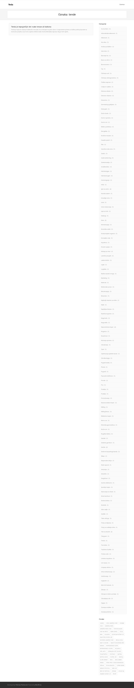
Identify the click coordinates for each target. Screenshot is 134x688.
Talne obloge (105, 518)
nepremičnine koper (112, 645)
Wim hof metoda (106, 585)
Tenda (103, 541)
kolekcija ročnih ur (118, 634)
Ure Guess (104, 563)
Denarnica (104, 100)
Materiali (103, 282)
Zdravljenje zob (105, 598)
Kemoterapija (105, 225)
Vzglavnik (104, 581)
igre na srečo (104, 631)
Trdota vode (105, 554)
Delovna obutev (106, 91)
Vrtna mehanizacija (106, 572)
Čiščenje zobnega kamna (108, 78)
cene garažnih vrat (112, 623)
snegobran (118, 660)
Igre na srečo (105, 189)
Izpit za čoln (104, 211)
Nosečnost (104, 336)
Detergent (104, 109)
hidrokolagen (118, 628)
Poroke (103, 380)
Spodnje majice (105, 487)
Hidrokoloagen (105, 176)
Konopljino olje (105, 238)
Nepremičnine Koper (107, 327)
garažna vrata (109, 626)
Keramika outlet (105, 229)
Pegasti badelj (105, 363)
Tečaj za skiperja (106, 523)
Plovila (103, 367)
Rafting (103, 407)
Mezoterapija (105, 291)
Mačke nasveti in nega (107, 274)
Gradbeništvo (105, 167)
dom (101, 626)
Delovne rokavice (106, 96)
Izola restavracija (106, 207)
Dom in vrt (104, 122)
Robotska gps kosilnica (108, 425)
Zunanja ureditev (106, 607)
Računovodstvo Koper (107, 403)
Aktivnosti (104, 38)
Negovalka (104, 322)
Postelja (103, 389)
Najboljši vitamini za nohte (109, 300)
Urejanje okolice (106, 567)
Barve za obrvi (105, 60)
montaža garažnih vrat (107, 640)
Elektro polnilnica (106, 127)
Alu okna (103, 42)
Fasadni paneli (105, 140)
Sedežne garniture (106, 443)
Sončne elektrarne (106, 483)
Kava (102, 220)
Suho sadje (104, 509)
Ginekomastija (105, 162)
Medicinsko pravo (106, 287)
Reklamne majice (106, 416)
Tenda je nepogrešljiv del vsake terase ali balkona (31, 26)
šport (114, 674)
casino (102, 623)
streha (102, 665)
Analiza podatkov (106, 47)
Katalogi (103, 216)
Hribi (102, 185)
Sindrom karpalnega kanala (109, 452)
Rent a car (104, 420)
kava (101, 634)
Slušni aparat (105, 465)
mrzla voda (119, 640)
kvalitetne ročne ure (106, 637)
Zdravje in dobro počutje (108, 594)
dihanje (122, 623)
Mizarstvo (104, 296)
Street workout (105, 496)
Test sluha (104, 545)
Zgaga (103, 603)
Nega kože (104, 318)
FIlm (102, 144)
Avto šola (104, 51)
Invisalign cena (105, 198)
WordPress (38, 685)
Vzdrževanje (104, 576)
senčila (121, 657)
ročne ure (113, 657)
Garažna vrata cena (107, 149)
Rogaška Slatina (105, 434)
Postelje (103, 394)
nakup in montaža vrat (117, 643)
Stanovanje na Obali (107, 492)
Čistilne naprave (106, 82)
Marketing (104, 278)
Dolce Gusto (104, 113)
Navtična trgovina (106, 314)
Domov (122, 4)
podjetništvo (104, 654)
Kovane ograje (105, 247)
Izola (102, 202)
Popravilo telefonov (107, 376)
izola (121, 631)
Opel (102, 349)
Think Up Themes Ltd (21, 685)
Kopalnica (104, 242)
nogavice (118, 648)
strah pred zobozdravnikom (114, 662)
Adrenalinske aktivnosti (108, 33)
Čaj (102, 69)
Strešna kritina (105, 501)
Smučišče (104, 474)
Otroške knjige (105, 358)
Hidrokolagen (105, 171)
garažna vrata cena (105, 628)
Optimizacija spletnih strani (109, 354)
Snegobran (104, 478)
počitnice (112, 654)
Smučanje (104, 469)
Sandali (103, 438)
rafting (119, 654)
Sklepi (103, 456)
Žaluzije (103, 590)
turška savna (120, 665)
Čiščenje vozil (105, 73)
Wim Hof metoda (105, 671)
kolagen (107, 634)
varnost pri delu (105, 668)
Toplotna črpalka (106, 549)
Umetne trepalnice (106, 558)
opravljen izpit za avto (114, 651)
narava (102, 645)
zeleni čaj (121, 671)
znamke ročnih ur (105, 674)
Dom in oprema (106, 118)
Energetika (104, 131)
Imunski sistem (105, 193)
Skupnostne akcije (106, 460)
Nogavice (104, 331)
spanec (102, 662)
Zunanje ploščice (106, 612)
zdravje (114, 671)
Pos (102, 385)
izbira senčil (113, 631)
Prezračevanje (105, 398)
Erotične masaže (106, 136)
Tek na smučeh (105, 532)
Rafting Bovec (105, 411)
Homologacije (105, 180)
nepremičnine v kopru (106, 648)
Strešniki (103, 505)
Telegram (104, 536)
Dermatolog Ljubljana (107, 104)
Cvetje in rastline (106, 87)
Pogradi (103, 371)
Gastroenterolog (106, 158)
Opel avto (103, 651)
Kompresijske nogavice (108, 233)
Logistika (103, 269)
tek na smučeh (110, 665)
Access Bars (104, 29)
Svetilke (103, 514)
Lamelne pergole (106, 256)
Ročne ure (104, 429)
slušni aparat (104, 660)
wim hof (114, 668)
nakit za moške (104, 643)
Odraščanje (104, 345)
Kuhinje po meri (105, 251)
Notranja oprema (106, 340)
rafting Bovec (104, 657)
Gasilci (103, 153)
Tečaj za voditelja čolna (108, 527)
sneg (111, 660)
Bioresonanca (105, 64)
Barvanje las (104, 56)
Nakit (102, 305)
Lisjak (102, 265)
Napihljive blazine (106, 309)
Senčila (103, 447)
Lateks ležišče (105, 260)
